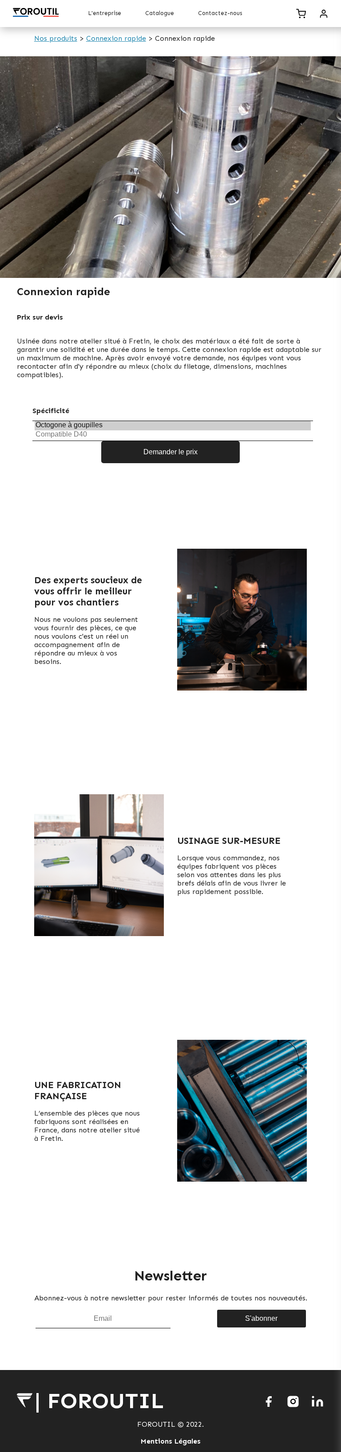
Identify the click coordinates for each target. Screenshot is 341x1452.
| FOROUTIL (99, 1400)
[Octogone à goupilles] (173, 425)
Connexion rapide (116, 38)
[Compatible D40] (173, 434)
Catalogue (159, 13)
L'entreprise (104, 13)
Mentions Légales (171, 1441)
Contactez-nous (220, 13)
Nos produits (55, 38)
